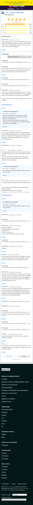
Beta (3, 437)
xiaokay (12, 214)
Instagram (5, 466)
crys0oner (12, 334)
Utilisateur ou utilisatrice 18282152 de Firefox (15, 323)
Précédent (9, 356)
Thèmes (17, 8)
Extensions (11, 8)
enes (11, 306)
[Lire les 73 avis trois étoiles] (16, 28)
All (2, 426)
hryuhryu (12, 145)
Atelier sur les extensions (9, 384)
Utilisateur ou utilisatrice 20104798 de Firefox (15, 79)
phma (11, 90)
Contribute (5, 456)
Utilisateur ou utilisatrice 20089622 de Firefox (15, 220)
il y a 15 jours (17, 225)
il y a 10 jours (19, 150)
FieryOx (12, 272)
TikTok (4, 472)
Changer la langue (6, 494)
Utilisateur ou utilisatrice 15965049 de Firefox (15, 62)
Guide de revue (6, 401)
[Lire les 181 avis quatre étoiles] (16, 26)
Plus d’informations (7, 104)
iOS (3, 418)
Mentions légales (22, 483)
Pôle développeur (7, 387)
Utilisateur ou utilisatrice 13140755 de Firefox (15, 180)
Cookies (13, 483)
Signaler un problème (8, 399)
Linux (3, 423)
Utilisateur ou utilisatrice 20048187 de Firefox (15, 329)
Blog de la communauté (9, 393)
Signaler (4, 49)
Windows (4, 412)
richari (11, 39)
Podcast (4, 478)
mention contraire (8, 486)
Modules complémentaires (10, 376)
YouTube (4, 469)
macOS (4, 415)
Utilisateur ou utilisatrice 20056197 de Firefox (15, 241)
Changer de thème (6, 497)
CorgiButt (12, 150)
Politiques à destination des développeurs (15, 390)
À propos (4, 379)
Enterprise (5, 445)
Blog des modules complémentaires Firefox (15, 382)
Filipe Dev (11, 14)
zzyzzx (12, 286)
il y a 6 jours (17, 90)
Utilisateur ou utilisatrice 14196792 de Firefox (15, 85)
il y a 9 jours (18, 145)
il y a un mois (18, 272)
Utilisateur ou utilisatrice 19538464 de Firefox (15, 312)
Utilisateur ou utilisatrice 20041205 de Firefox (15, 345)
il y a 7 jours (18, 130)
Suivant (24, 356)
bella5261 (12, 246)
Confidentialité (5, 483)
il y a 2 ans (16, 39)
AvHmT (12, 225)
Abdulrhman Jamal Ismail (16, 301)
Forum (4, 396)
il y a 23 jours (16, 254)
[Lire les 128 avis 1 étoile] (16, 32)
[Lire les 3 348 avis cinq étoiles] (16, 24)
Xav (11, 254)
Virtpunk (12, 130)
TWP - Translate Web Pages (14, 12)
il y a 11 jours (18, 214)
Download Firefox (7, 409)
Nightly (4, 434)
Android (4, 421)
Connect (4, 453)
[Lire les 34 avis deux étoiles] (16, 30)
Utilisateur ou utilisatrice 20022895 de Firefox (15, 267)
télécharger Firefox (18, 3)
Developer (5, 458)
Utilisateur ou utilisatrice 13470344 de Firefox (15, 68)
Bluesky (4, 475)
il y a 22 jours (19, 246)
